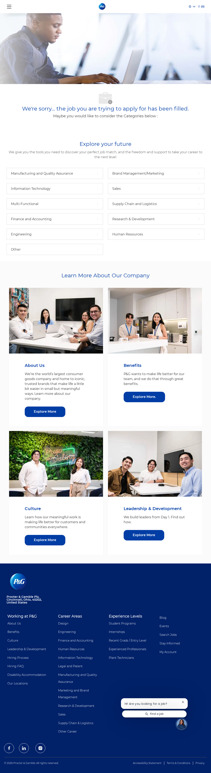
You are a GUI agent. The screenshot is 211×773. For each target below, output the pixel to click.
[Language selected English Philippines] (192, 6)
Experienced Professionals (127, 649)
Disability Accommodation (26, 675)
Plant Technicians (121, 658)
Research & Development (76, 706)
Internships (117, 632)
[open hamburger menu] (9, 5)
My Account (168, 652)
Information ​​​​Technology (75, 658)
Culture (12, 640)
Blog (162, 618)
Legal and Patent (70, 666)
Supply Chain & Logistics (75, 723)
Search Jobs (168, 635)
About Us (14, 623)
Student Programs (122, 623)
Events (164, 626)
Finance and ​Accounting (75, 640)
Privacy (200, 763)
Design (63, 623)
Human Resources (71, 649)
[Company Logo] (102, 6)
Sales (62, 714)
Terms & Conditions (178, 763)
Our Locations (17, 683)
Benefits (13, 632)
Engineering (67, 632)
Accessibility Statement (147, 763)
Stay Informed (169, 643)
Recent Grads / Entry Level (127, 640)
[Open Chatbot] (181, 724)
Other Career (67, 731)
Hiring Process (18, 658)
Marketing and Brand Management (73, 694)
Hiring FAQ (15, 666)
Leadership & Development (26, 649)
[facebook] (9, 748)
